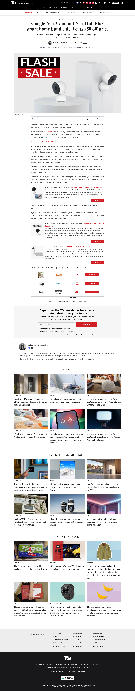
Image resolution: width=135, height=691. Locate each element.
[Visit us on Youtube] (87, 3)
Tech (49, 7)
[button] (67, 274)
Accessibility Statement (44, 664)
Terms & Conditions (68, 334)
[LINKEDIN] (29, 348)
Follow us (91, 118)
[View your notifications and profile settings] (109, 3)
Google (49, 132)
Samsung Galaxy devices (61, 639)
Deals (38, 12)
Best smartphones (78, 643)
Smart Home (72, 19)
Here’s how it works (89, 47)
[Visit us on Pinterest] (84, 3)
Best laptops (77, 636)
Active (56, 7)
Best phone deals (98, 636)
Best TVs (76, 639)
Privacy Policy (80, 334)
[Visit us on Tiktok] (96, 3)
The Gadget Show (87, 12)
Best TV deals (97, 643)
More (88, 7)
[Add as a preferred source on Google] (67, 678)
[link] (37, 193)
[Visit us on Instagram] (90, 3)
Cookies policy (62, 668)
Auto (82, 7)
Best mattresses (78, 646)
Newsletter (100, 118)
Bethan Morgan (60, 43)
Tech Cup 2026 (103, 12)
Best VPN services (59, 646)
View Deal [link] (92, 274)
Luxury (74, 7)
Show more (72, 298)
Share (35, 118)
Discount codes (98, 646)
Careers (87, 668)
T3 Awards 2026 (70, 12)
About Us (78, 664)
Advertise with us (75, 668)
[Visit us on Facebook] (77, 3)
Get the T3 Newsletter (52, 12)
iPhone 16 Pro (57, 636)
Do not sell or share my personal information (67, 671)
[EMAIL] (32, 348)
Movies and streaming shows (62, 643)
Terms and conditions (91, 664)
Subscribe (115, 2)
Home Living (65, 7)
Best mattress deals (99, 639)
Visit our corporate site (89, 685)
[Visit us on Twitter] (80, 3)
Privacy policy (50, 668)
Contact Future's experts (64, 664)
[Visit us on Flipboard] (93, 3)
